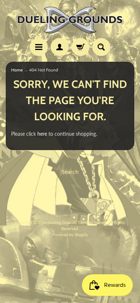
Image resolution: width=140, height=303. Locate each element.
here (42, 134)
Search (70, 171)
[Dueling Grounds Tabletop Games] (70, 20)
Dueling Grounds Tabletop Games (76, 222)
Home (17, 69)
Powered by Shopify (70, 234)
